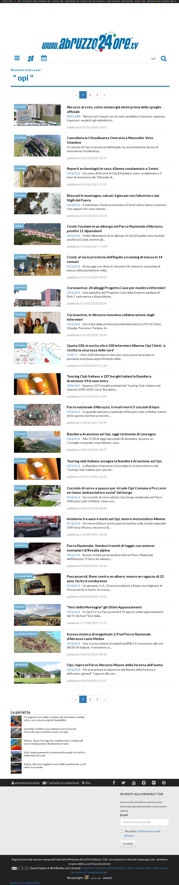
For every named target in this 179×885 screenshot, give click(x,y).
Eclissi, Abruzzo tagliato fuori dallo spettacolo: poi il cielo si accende (55, 765)
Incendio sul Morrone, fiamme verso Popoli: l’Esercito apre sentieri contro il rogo (50, 730)
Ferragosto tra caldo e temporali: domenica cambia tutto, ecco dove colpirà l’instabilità (54, 718)
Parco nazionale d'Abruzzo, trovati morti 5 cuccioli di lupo (113, 407)
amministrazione (27, 783)
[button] (113, 782)
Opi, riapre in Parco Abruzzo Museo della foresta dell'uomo (115, 665)
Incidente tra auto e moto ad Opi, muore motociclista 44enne (116, 519)
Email (124, 815)
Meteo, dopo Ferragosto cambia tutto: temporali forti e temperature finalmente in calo (53, 742)
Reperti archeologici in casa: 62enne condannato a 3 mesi (112, 168)
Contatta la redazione (62, 783)
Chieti (72, 355)
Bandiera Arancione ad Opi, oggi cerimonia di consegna (111, 434)
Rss (88, 783)
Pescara (74, 116)
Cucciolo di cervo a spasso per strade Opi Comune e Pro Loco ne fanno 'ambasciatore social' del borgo (116, 490)
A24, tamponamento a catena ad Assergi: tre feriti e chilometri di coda (54, 754)
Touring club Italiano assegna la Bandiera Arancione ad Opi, (114, 461)
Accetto (142, 833)
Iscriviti (128, 843)
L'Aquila (73, 173)
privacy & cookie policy (25, 883)
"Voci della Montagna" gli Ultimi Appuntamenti (104, 607)
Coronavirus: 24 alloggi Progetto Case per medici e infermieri (116, 288)
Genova (73, 385)
